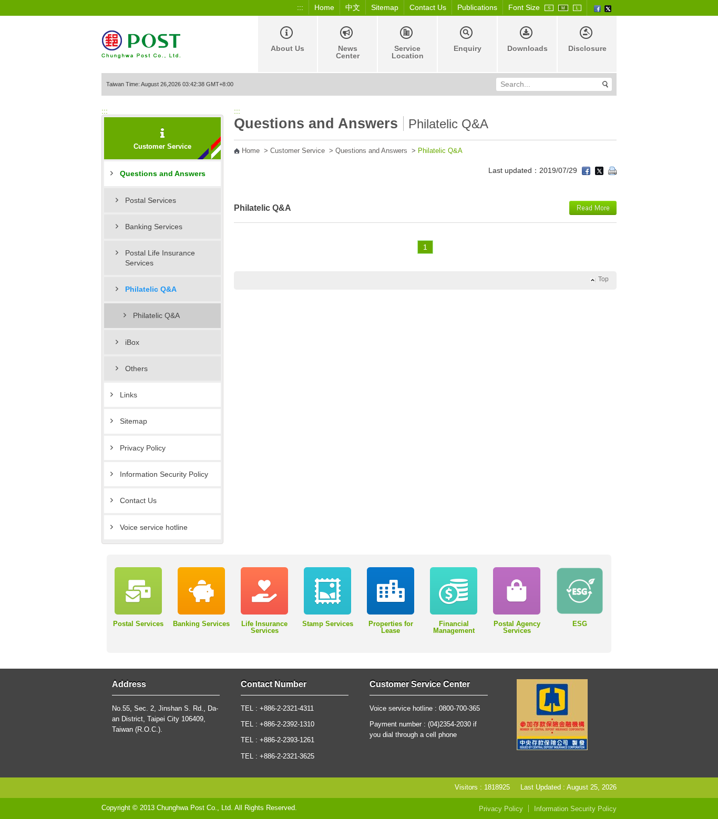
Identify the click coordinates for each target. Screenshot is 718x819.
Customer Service (297, 151)
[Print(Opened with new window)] (612, 170)
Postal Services (150, 200)
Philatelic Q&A (156, 315)
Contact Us (427, 7)
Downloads (527, 48)
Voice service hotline (154, 527)
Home (324, 7)
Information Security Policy (164, 474)
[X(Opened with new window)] (607, 8)
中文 (352, 7)
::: (300, 7)
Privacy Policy (143, 448)
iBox (132, 342)
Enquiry (467, 48)
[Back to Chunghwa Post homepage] (140, 43)
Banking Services (153, 226)
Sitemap (384, 7)
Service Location (408, 52)
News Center (348, 52)
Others (136, 368)
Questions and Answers (163, 173)
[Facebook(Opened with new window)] (597, 8)
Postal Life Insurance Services (160, 258)
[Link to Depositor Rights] (552, 714)
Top (603, 279)
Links (128, 395)
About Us (287, 48)
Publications (477, 7)
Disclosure (587, 48)
